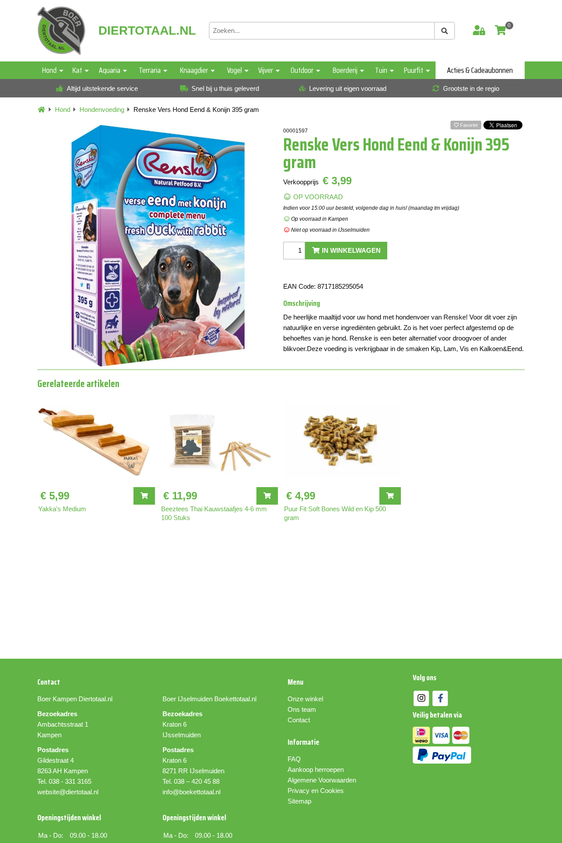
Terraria (150, 70)
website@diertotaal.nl (67, 792)
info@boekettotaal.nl (191, 792)
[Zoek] (445, 30)
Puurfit (413, 70)
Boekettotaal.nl (235, 699)
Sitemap (299, 801)
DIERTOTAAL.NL (147, 30)
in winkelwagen (350, 250)
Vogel (234, 70)
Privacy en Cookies (316, 790)
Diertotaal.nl (95, 699)
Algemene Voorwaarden (322, 780)
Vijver (265, 70)
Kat (77, 70)
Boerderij (345, 70)
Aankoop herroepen (316, 769)
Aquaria (109, 70)
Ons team (302, 709)
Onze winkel (305, 699)
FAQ (294, 759)
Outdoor (302, 70)
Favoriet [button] (468, 125)
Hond (49, 70)
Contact (299, 720)
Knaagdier (194, 70)
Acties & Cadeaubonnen (480, 70)
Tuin (381, 70)
